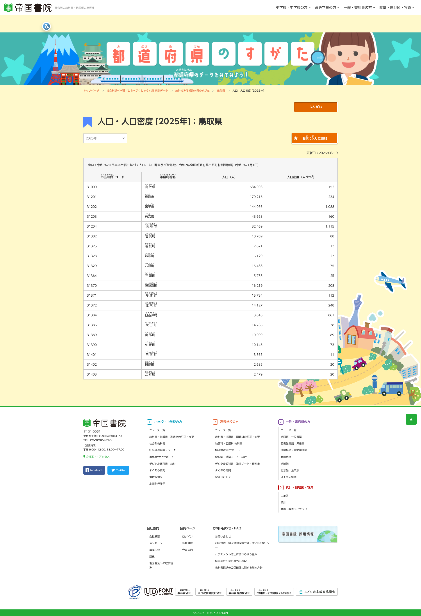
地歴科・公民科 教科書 (228, 443)
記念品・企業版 (290, 470)
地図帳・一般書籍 (291, 436)
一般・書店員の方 (358, 7)
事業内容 (154, 549)
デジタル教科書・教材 (162, 463)
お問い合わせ (223, 536)
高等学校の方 (325, 7)
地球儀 (285, 463)
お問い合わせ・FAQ (227, 528)
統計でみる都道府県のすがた (192, 90)
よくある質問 (157, 470)
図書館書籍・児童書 (292, 443)
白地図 (285, 495)
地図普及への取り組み (161, 565)
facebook (96, 470)
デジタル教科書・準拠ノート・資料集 (237, 463)
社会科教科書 (157, 443)
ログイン (187, 536)
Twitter (121, 470)
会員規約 (187, 549)
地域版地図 (155, 477)
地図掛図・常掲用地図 (294, 450)
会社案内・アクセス (98, 456)
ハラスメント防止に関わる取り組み (236, 554)
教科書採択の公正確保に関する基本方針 (238, 567)
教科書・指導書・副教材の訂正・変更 (171, 436)
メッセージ (155, 543)
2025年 (91, 138)
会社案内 (153, 528)
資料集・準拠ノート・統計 (231, 457)
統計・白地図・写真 (395, 7)
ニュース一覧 (157, 430)
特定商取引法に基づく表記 (231, 561)
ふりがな (316, 107)
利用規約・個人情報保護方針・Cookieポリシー (242, 545)
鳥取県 (221, 90)
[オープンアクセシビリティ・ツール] (46, 26)
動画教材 (286, 457)
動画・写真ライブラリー (295, 509)
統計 (283, 502)
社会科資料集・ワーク (162, 450)
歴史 (152, 556)
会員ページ (187, 528)
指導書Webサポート (161, 457)
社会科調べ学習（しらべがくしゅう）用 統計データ (137, 90)
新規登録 (187, 543)
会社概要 (154, 536)
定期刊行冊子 (157, 483)
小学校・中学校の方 (291, 7)
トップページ (91, 90)
